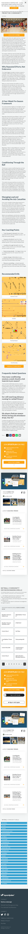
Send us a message (6, 902)
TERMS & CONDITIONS (7, 918)
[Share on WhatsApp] (16, 435)
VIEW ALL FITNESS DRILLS (14, 366)
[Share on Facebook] (10, 435)
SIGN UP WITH (14, 462)
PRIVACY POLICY (5, 920)
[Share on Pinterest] (13, 435)
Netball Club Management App (9, 905)
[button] (14, 702)
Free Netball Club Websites (8, 907)
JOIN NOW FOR (14, 35)
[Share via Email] (19, 435)
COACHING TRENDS (10, 570)
